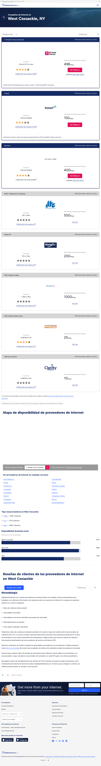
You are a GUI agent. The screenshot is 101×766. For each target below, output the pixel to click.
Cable (5, 516)
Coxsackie (7, 489)
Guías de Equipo (56, 709)
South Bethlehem (58, 503)
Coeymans (7, 499)
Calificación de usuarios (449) (25, 127)
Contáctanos (55, 734)
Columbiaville (56, 479)
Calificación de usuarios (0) (25, 224)
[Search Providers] (21, 714)
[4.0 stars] (26, 342)
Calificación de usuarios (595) (25, 74)
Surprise (54, 493)
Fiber (5, 525)
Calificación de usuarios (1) (25, 346)
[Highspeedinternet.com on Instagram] (60, 741)
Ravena (6, 496)
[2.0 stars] (21, 342)
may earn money (7, 1)
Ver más (75, 222)
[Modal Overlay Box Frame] (50, 689)
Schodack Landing (58, 486)
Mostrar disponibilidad (14, 467)
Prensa (53, 737)
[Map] (50, 442)
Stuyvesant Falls (9, 503)
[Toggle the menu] (98, 5)
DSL (4, 521)
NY (8, 675)
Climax (5, 483)
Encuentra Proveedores (7, 706)
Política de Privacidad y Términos (69, 756)
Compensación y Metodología (52, 756)
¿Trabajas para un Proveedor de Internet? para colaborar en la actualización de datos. (32, 403)
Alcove (54, 499)
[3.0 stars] (23, 342)
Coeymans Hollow (58, 496)
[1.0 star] (18, 342)
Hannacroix (7, 486)
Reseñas (3, 709)
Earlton (54, 489)
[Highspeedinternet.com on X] (56, 741)
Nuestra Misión (56, 731)
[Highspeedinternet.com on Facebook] (53, 741)
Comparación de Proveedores (59, 706)
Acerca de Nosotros (57, 727)
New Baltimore (8, 479)
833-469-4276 (78, 74)
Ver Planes (73, 70)
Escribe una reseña (14, 588)
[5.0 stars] (29, 342)
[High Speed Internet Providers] (10, 5)
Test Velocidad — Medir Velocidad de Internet (13, 727)
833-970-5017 (78, 180)
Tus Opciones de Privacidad (88, 756)
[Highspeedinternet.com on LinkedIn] (66, 741)
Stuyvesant (7, 493)
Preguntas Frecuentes (57, 712)
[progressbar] (40, 542)
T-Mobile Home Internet (73, 467)
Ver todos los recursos (57, 716)
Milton (54, 483)
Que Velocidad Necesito (7, 731)
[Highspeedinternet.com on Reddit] (63, 741)
